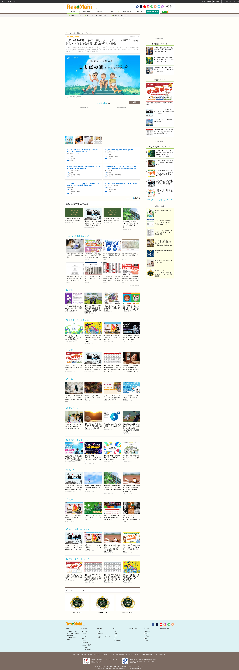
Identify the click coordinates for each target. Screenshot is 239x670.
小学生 (72, 349)
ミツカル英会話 (118, 640)
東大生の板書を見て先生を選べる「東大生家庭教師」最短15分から (111, 255)
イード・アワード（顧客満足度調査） (98, 15)
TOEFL (115, 636)
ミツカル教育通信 (86, 649)
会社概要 (112, 654)
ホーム (73, 11)
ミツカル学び (85, 647)
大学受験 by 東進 (152, 11)
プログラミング (126, 11)
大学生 (84, 640)
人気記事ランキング (77, 15)
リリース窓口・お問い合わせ (79, 654)
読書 (71, 379)
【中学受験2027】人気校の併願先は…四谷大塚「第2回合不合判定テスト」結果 (111, 278)
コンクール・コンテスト (80, 320)
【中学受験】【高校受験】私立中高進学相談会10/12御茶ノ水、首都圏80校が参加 (130, 278)
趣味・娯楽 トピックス (79, 529)
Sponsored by (129, 198)
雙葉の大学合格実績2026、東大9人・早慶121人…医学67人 (93, 278)
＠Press (155, 654)
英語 (112, 11)
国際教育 (99, 11)
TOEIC (115, 633)
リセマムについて (105, 654)
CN (171, 7)
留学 (99, 631)
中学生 (84, 636)
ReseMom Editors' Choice (121, 15)
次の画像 (133, 102)
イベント (139, 11)
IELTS (115, 638)
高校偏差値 (85, 642)
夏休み (72, 470)
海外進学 (100, 633)
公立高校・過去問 (86, 645)
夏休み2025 (74, 408)
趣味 (71, 499)
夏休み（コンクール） (79, 440)
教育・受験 (86, 11)
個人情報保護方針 (120, 654)
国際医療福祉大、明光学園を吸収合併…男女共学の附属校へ (74, 255)
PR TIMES (142, 654)
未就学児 (84, 631)
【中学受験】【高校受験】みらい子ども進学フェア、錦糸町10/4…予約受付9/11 (93, 255)
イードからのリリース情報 (132, 654)
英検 (115, 631)
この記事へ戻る (103, 103)
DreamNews (149, 654)
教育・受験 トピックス (79, 559)
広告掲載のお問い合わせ (93, 654)
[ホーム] (66, 33)
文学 (71, 290)
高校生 (84, 638)
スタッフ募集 (162, 654)
